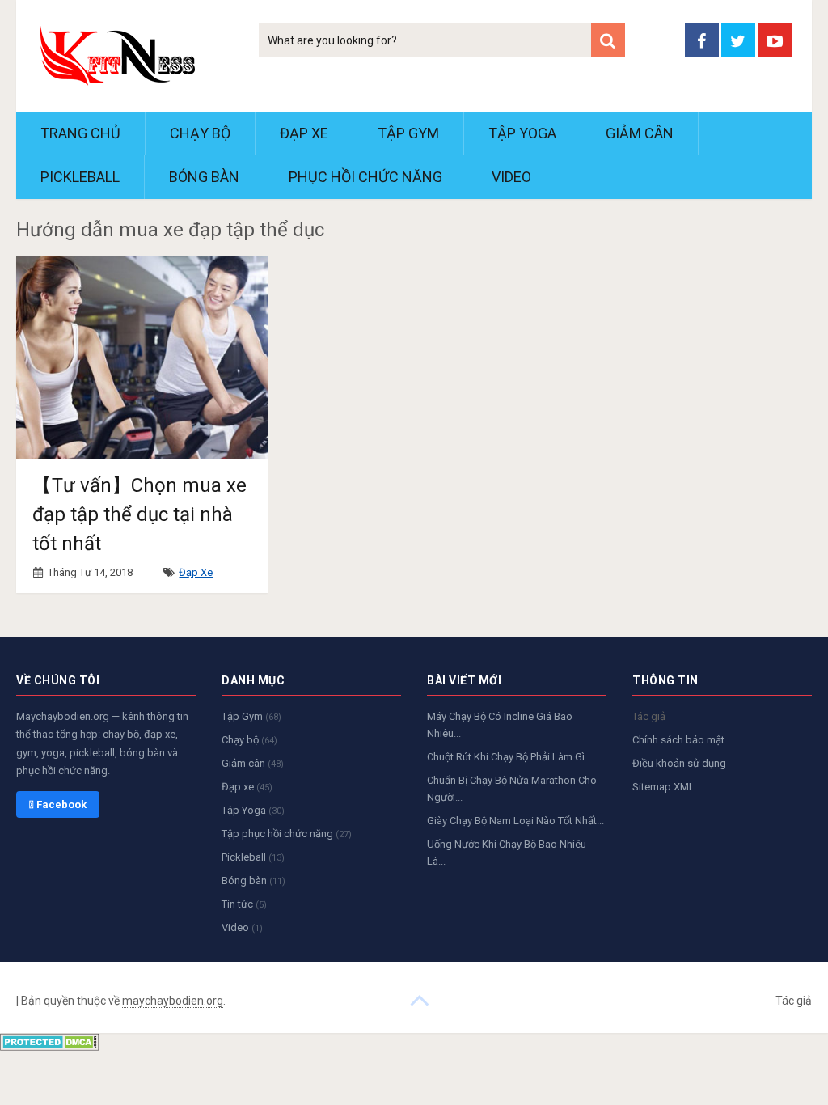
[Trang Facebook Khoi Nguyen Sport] (702, 40)
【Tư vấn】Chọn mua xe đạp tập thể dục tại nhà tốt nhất (139, 514)
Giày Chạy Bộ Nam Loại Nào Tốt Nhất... (515, 821)
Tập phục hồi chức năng (287, 834)
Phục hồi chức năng (365, 176)
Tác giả (648, 716)
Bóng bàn (204, 176)
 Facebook (58, 804)
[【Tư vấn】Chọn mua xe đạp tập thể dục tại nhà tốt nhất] (142, 357)
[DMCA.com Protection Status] (49, 1046)
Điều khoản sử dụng (679, 763)
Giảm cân (640, 133)
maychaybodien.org (172, 1000)
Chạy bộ (200, 133)
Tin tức (244, 904)
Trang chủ (80, 133)
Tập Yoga (522, 133)
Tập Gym (408, 133)
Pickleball (80, 176)
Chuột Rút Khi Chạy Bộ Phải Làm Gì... (509, 757)
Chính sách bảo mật (678, 740)
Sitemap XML (663, 787)
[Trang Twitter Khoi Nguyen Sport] (738, 40)
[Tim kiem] (608, 40)
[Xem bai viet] (419, 999)
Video (511, 176)
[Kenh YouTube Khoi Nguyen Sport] (775, 40)
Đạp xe (304, 133)
